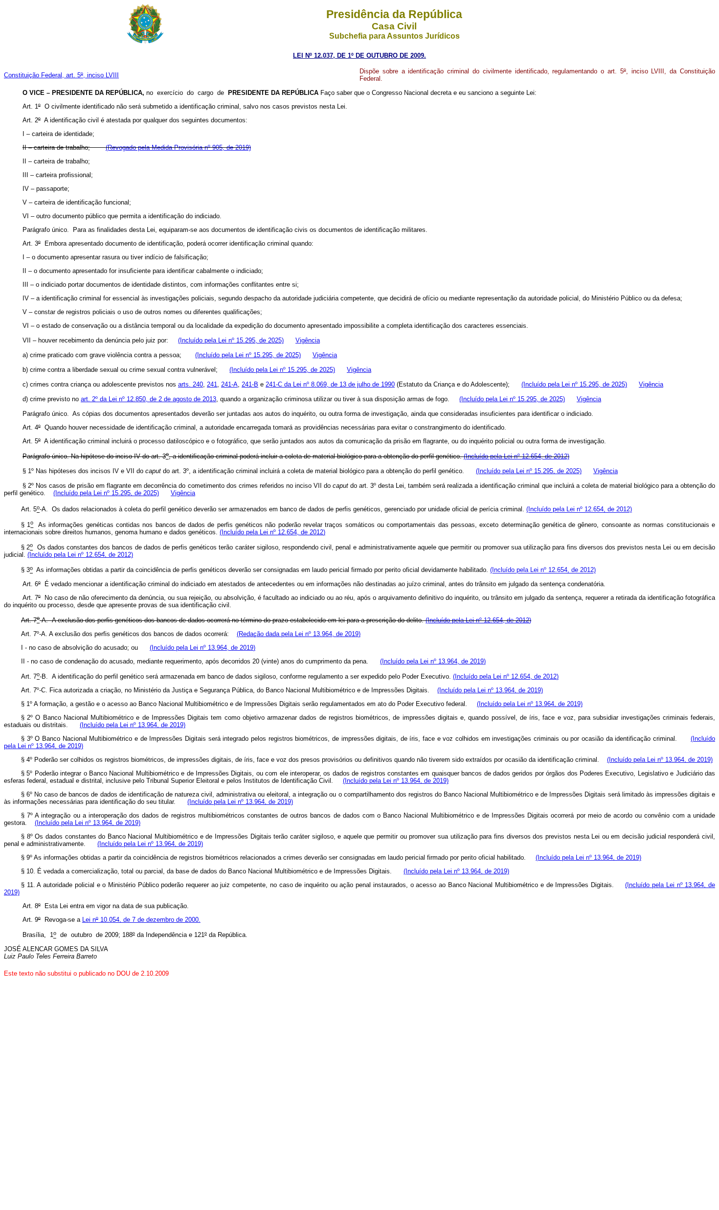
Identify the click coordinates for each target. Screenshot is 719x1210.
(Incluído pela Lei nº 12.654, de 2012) (516, 456)
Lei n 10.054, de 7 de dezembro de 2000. (141, 919)
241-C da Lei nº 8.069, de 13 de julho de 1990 (330, 384)
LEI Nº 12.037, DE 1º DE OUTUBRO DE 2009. (359, 55)
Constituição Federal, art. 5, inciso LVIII (61, 75)
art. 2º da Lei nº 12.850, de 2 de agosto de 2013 (148, 399)
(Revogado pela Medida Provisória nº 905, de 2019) (178, 147)
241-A (229, 384)
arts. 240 (190, 384)
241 (212, 384)
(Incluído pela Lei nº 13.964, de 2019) (202, 647)
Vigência (307, 340)
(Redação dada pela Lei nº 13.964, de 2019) (298, 634)
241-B (250, 384)
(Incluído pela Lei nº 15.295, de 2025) (231, 340)
